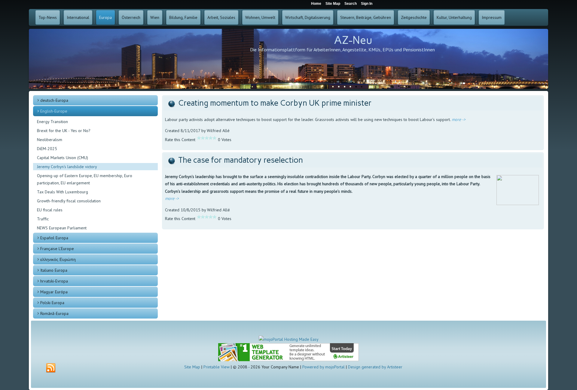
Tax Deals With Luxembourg (62, 192)
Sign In (366, 4)
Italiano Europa (53, 270)
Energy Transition (52, 121)
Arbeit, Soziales (221, 17)
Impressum (492, 17)
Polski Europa (52, 302)
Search (350, 4)
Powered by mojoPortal (323, 367)
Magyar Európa (54, 292)
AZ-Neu (353, 40)
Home (316, 4)
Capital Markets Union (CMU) (62, 157)
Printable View (216, 367)
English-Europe (53, 111)
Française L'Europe (57, 248)
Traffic (43, 219)
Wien (154, 17)
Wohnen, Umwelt (260, 17)
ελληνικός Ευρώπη (58, 259)
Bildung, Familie (183, 17)
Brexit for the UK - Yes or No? (63, 130)
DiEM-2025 (47, 148)
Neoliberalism (49, 139)
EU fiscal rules (50, 210)
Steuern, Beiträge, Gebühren (365, 17)
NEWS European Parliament (62, 228)
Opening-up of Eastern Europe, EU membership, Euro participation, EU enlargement (84, 179)
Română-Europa (54, 313)
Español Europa (54, 237)
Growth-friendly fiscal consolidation (69, 201)
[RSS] (51, 368)
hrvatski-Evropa (54, 281)
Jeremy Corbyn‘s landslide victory (67, 166)
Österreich (131, 17)
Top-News (47, 17)
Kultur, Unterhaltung (454, 17)
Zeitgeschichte (414, 17)
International (78, 17)
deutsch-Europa (54, 100)
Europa (105, 17)
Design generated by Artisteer (375, 367)
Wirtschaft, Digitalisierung (307, 17)
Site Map (192, 367)
